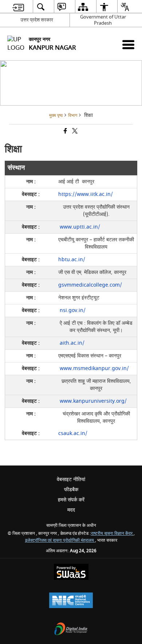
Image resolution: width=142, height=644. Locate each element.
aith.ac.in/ (71, 343)
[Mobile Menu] (128, 44)
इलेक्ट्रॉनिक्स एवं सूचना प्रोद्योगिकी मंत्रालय (60, 540)
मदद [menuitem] (71, 510)
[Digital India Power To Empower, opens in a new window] (71, 629)
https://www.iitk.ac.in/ (85, 194)
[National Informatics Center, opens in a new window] (71, 601)
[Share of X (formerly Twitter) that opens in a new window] (74, 132)
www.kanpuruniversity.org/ (92, 401)
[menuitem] (18, 6)
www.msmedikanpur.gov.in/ (93, 368)
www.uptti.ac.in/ (79, 227)
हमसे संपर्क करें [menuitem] (71, 500)
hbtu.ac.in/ (71, 259)
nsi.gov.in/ (72, 310)
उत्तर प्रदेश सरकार (36, 19)
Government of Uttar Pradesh (103, 19)
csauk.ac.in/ (72, 433)
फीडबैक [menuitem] (71, 489)
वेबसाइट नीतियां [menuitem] (71, 479)
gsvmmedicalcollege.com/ (90, 285)
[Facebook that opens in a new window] (65, 132)
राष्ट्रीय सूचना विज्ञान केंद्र (112, 533)
